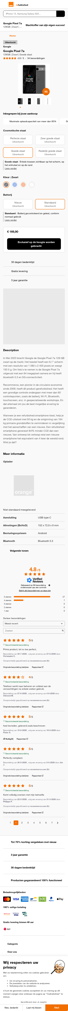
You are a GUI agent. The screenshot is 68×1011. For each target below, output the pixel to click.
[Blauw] (15, 185)
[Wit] (32, 185)
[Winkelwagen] (63, 4)
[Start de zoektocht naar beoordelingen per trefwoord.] (63, 630)
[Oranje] (23, 185)
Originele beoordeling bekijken (16, 667)
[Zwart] (6, 185)
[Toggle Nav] (4, 4)
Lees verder (11, 168)
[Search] (60, 14)
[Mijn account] (57, 4)
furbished (22, 5)
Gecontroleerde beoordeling (17, 644)
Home (12, 35)
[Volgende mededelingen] (57, 823)
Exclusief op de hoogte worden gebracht (36, 243)
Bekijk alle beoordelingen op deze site (35, 590)
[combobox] (29, 14)
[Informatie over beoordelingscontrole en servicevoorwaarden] (49, 585)
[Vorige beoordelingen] (10, 822)
